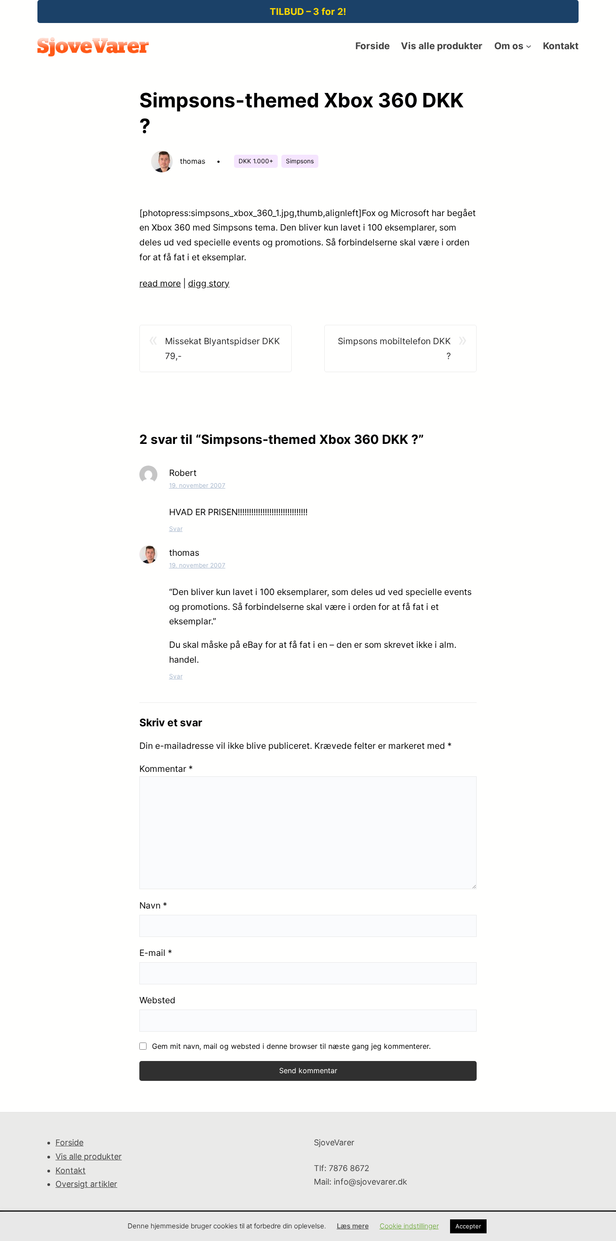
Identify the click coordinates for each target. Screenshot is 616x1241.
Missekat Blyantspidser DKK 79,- (222, 348)
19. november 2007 (197, 485)
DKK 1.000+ (256, 161)
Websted (157, 1000)
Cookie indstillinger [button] (409, 1226)
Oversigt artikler (86, 1184)
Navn (153, 905)
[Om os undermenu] (528, 46)
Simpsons (300, 161)
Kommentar (166, 768)
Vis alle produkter (88, 1156)
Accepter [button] (468, 1226)
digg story (209, 283)
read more (160, 283)
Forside (69, 1142)
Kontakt (70, 1170)
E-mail (155, 952)
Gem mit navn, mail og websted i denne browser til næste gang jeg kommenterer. (291, 1046)
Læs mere (353, 1226)
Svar (176, 528)
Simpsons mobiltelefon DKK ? (394, 348)
